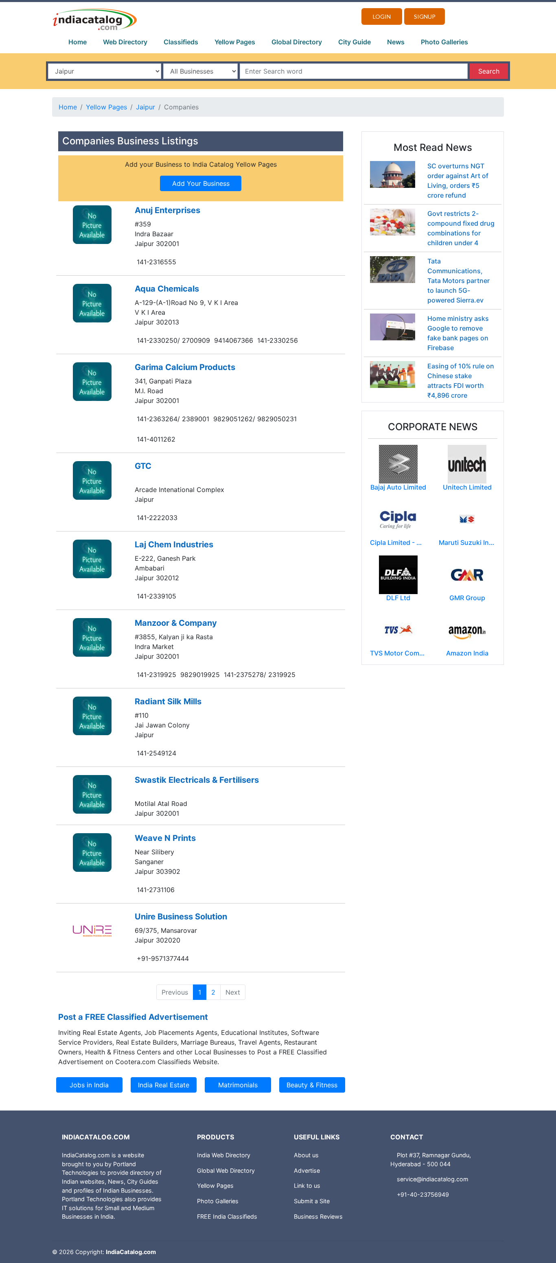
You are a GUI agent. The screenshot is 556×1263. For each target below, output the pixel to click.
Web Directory (125, 42)
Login (382, 16)
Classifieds (181, 42)
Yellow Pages (235, 42)
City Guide (354, 42)
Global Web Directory (226, 1170)
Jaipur (145, 107)
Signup (425, 16)
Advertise (307, 1170)
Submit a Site (312, 1201)
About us (306, 1155)
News (396, 42)
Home (77, 42)
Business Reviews (318, 1216)
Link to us (307, 1185)
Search (488, 71)
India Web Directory (223, 1155)
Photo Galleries (444, 42)
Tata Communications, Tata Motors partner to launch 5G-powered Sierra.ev (458, 280)
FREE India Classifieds (227, 1216)
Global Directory (296, 42)
